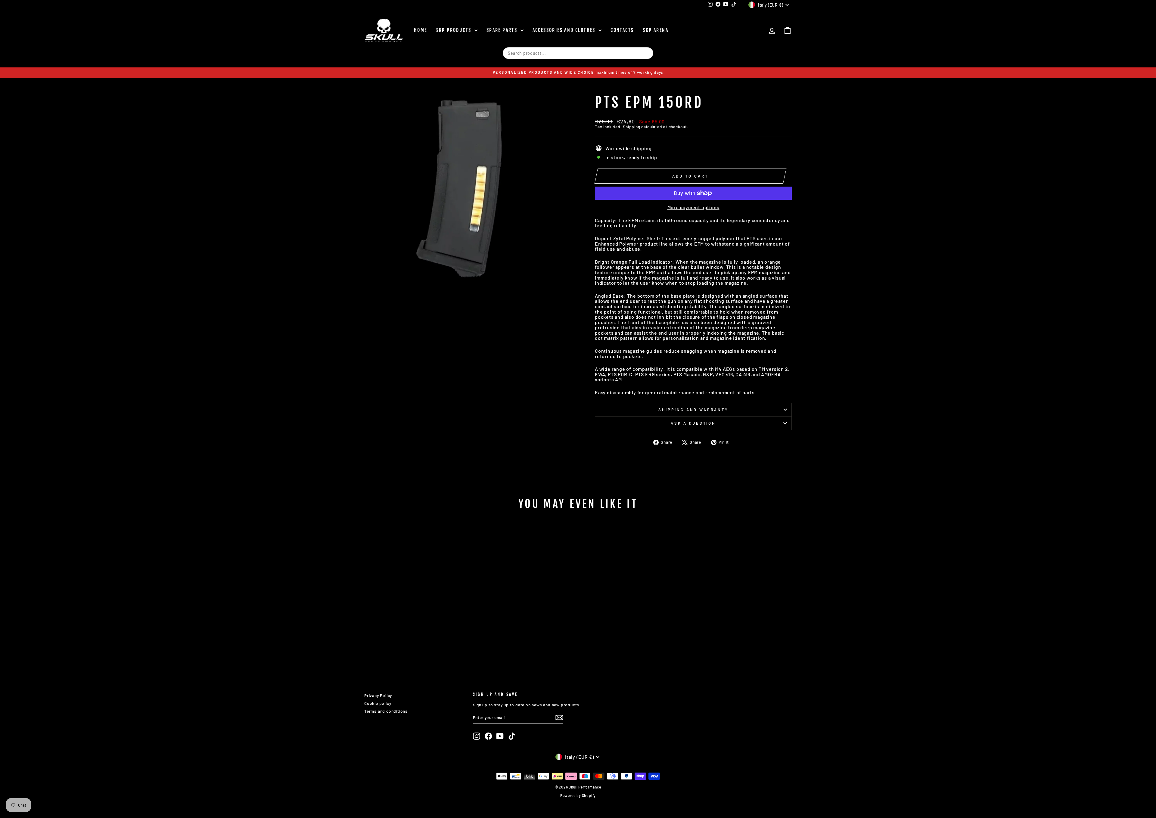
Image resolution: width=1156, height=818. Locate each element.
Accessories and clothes (565, 30)
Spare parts (502, 30)
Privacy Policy (378, 695)
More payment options (693, 207)
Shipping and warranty (693, 409)
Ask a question (693, 423)
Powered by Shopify (578, 795)
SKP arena (655, 30)
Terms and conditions (386, 711)
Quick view (415, 621)
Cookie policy (377, 703)
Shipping (631, 126)
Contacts (622, 30)
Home (420, 30)
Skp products (454, 30)
